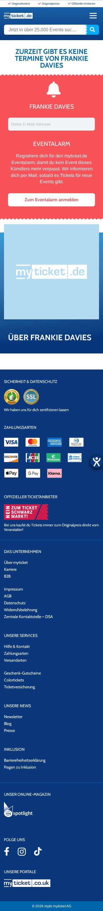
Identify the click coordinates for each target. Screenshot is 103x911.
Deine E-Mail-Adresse (31, 124)
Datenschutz (15, 602)
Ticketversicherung (19, 686)
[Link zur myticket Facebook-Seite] (6, 851)
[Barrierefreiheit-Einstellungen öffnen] (96, 462)
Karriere (10, 569)
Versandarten (15, 660)
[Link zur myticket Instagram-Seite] (22, 851)
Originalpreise (51, 3)
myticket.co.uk (51, 883)
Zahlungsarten (16, 653)
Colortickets (14, 680)
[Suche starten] (92, 30)
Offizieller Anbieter (83, 3)
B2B (7, 576)
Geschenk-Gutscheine (22, 673)
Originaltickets (21, 3)
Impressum (13, 589)
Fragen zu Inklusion (20, 767)
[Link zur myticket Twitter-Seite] (37, 851)
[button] (51, 199)
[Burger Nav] (93, 15)
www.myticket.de (18, 16)
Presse (9, 730)
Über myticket (16, 562)
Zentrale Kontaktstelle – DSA (28, 616)
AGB (7, 596)
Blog (7, 723)
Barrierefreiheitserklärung (24, 760)
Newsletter (13, 716)
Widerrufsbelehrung (20, 609)
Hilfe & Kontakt (17, 646)
